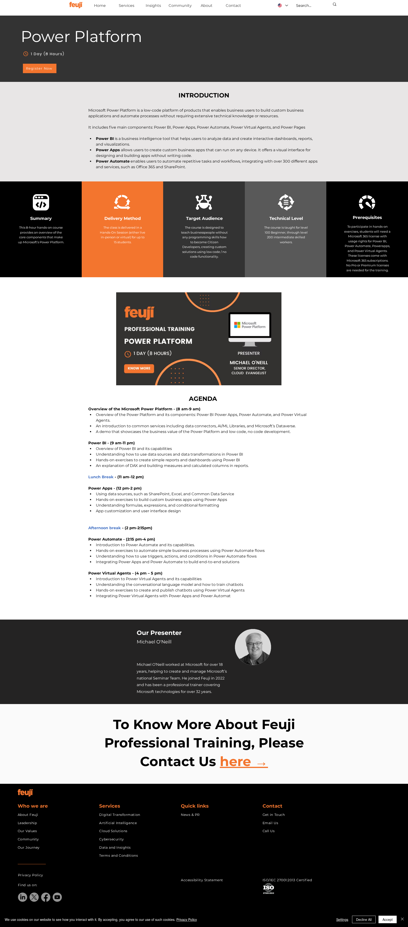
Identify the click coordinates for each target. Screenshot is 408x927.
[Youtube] (57, 897)
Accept (387, 919)
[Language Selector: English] (282, 5)
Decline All (364, 919)
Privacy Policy (186, 919)
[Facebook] (45, 897)
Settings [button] (342, 919)
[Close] (402, 919)
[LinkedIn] (22, 897)
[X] (34, 897)
